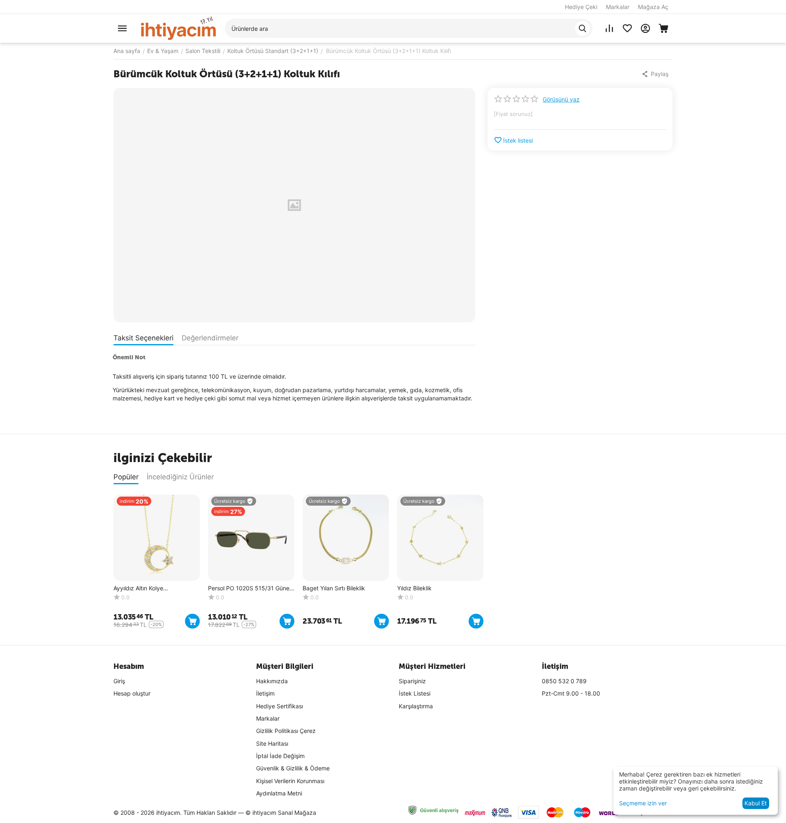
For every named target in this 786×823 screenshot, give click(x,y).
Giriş (119, 680)
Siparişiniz (412, 680)
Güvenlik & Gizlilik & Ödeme (293, 768)
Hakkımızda (272, 680)
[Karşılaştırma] (609, 28)
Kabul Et (755, 803)
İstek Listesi (414, 693)
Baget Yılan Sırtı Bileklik (334, 588)
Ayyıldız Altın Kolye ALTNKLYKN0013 (138, 588)
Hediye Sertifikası (279, 706)
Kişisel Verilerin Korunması (290, 780)
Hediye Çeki (581, 6)
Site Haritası (272, 743)
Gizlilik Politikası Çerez (286, 730)
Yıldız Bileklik (414, 588)
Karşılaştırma (416, 706)
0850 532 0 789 (564, 680)
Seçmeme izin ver (643, 803)
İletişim (265, 693)
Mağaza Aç (653, 6)
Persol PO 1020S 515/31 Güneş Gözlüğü (250, 588)
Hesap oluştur (131, 693)
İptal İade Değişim (280, 755)
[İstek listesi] (627, 28)
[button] (656, 74)
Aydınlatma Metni (279, 793)
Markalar (617, 6)
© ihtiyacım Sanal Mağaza (280, 812)
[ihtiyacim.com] (178, 27)
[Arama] (582, 28)
